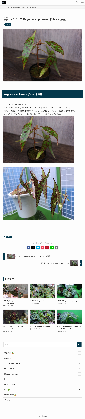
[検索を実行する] (79, 344)
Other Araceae (10, 369)
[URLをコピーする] (56, 247)
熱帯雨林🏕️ (9, 353)
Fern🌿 (7, 390)
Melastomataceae (11, 374)
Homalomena (9, 358)
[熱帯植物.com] (4, 2)
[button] (28, 247)
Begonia (8, 24)
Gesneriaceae (9, 384)
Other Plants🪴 (10, 395)
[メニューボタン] (82, 2)
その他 (7, 400)
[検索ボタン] (77, 2)
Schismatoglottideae (12, 363)
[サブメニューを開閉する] (79, 353)
